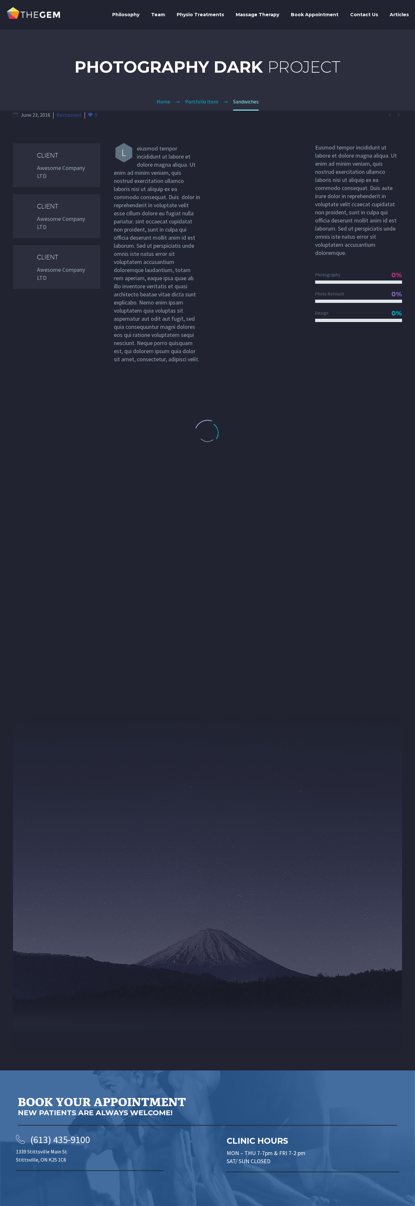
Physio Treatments (200, 15)
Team (158, 15)
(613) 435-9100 (60, 1139)
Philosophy (125, 15)
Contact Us (364, 15)
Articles (399, 15)
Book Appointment (314, 15)
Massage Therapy (257, 15)
